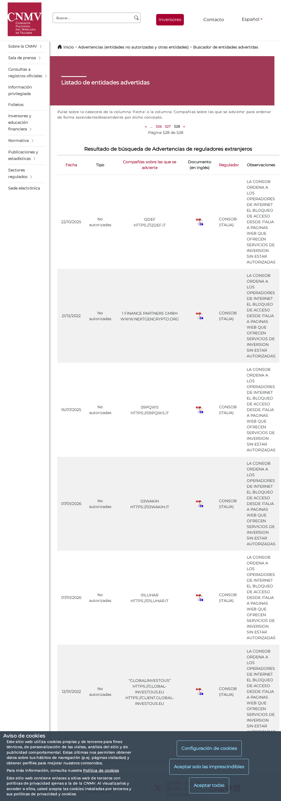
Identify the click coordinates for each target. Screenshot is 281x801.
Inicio (68, 47)
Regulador (229, 164)
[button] (26, 46)
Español (250, 19)
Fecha (71, 164)
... (151, 126)
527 (168, 126)
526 (159, 126)
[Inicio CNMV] (24, 19)
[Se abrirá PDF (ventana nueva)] (199, 221)
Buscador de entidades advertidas (225, 47)
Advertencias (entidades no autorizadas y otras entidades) (134, 47)
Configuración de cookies (209, 748)
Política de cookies (101, 770)
